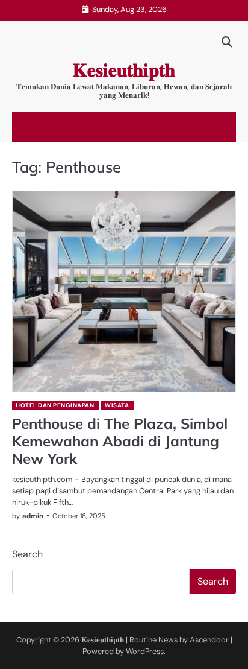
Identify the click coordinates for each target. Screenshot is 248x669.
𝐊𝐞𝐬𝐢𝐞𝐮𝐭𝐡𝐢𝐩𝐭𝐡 (124, 70)
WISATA (117, 405)
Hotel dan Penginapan (55, 405)
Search (27, 554)
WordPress (145, 651)
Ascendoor (209, 640)
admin (32, 516)
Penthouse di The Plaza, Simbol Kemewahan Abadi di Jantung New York (120, 441)
